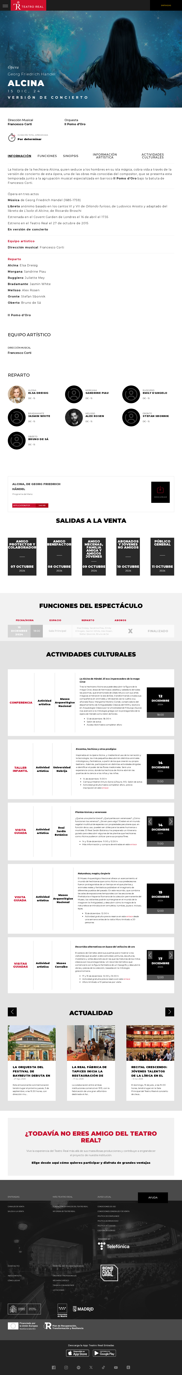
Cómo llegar (14, 1280)
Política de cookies (106, 1226)
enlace (105, 787)
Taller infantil (20, 769)
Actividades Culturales (153, 156)
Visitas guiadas (20, 965)
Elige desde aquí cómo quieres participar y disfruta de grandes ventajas (91, 1162)
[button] (12, 1011)
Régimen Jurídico (61, 1280)
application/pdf (29, 505)
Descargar (160, 497)
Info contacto (15, 1276)
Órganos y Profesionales (64, 1276)
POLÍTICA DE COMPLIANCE (108, 1216)
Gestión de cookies (106, 1231)
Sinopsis (70, 156)
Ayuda (152, 1197)
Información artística (105, 156)
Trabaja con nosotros (63, 1285)
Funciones (47, 156)
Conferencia (21, 702)
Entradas (166, 5)
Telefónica (114, 1244)
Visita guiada (20, 831)
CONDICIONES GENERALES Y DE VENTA (114, 1211)
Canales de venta (16, 1207)
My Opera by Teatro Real (64, 1211)
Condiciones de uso (107, 1207)
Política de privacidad (108, 1221)
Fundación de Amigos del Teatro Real (70, 1207)
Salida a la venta (16, 1211)
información (19, 156)
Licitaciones (58, 1290)
